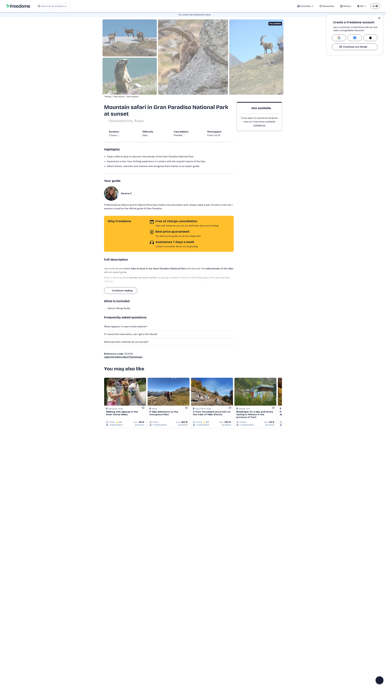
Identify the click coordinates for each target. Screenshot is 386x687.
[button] (379, 680)
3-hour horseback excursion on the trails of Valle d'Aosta (212, 413)
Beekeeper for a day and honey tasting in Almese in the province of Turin (254, 414)
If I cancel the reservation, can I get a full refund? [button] (130, 334)
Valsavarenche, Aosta (126, 120)
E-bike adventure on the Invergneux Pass (163, 413)
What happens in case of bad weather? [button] (125, 326)
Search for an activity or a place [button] (55, 6)
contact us (259, 125)
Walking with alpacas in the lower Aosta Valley (122, 413)
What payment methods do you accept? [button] (126, 341)
